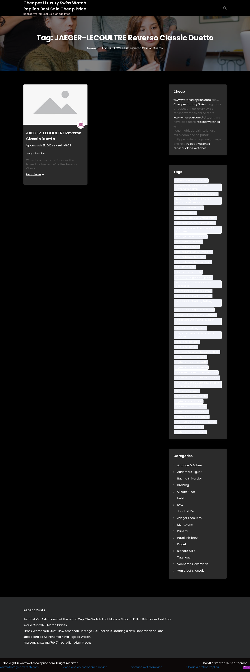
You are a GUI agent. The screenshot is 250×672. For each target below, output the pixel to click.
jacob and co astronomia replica (85, 667)
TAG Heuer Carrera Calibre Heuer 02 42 (197, 377)
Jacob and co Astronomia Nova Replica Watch (57, 637)
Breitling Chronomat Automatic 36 (195, 222)
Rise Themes (238, 663)
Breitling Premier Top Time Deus (193, 262)
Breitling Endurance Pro (188, 241)
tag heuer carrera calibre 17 (191, 362)
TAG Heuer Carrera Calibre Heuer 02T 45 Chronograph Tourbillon (198, 384)
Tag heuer (184, 557)
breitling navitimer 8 (187, 246)
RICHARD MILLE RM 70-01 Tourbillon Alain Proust (57, 643)
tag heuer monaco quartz (190, 432)
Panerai (182, 531)
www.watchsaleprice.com (192, 100)
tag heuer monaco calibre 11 (191, 411)
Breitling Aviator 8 (185, 212)
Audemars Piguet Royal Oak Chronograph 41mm (191, 187)
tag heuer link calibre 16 (189, 401)
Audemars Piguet (189, 472)
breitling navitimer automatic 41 (193, 251)
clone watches (196, 148)
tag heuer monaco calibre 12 (192, 416)
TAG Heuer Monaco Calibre (191, 406)
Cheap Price (186, 492)
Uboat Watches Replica (202, 667)
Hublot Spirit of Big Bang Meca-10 (194, 309)
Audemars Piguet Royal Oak (191, 180)
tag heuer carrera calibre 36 (191, 367)
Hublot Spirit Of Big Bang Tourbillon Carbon (195, 321)
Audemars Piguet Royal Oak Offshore (196, 194)
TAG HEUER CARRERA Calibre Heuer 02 (196, 372)
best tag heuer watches (189, 207)
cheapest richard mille (188, 272)
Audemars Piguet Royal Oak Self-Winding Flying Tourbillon (194, 201)
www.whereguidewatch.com (193, 117)
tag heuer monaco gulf (189, 427)
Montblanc (185, 524)
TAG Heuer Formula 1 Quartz (191, 396)
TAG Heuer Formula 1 (187, 391)
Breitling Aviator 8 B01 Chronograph (195, 217)
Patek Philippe (187, 538)
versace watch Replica (146, 667)
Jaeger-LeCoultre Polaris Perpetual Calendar (195, 335)
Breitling (183, 485)
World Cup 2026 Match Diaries (45, 625)
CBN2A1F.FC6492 (185, 267)
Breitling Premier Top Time (190, 256)
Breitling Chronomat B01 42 (191, 236)
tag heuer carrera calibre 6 (191, 357)
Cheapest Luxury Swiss (189, 104)
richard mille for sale (187, 341)
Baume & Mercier (189, 478)
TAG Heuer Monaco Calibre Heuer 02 (196, 421)
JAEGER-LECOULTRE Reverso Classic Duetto (53, 135)
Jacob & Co (185, 511)
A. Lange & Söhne (189, 465)
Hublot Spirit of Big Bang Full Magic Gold (195, 303)
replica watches (209, 122)
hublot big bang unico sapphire (193, 277)
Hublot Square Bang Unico (190, 328)
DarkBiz (208, 663)
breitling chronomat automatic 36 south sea (195, 229)
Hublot (182, 498)
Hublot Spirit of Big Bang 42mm (193, 296)
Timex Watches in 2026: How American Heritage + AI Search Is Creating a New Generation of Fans (93, 631)
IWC (180, 505)
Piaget (181, 544)
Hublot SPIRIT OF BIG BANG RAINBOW (195, 314)
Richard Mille (186, 551)
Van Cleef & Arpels (190, 571)
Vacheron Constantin (192, 564)
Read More (33, 174)
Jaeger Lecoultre (35, 153)
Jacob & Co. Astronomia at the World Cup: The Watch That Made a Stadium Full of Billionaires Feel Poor (97, 619)
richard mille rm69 (186, 346)
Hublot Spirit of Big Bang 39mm (193, 290)
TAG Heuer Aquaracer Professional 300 (197, 352)
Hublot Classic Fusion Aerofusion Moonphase (194, 284)
